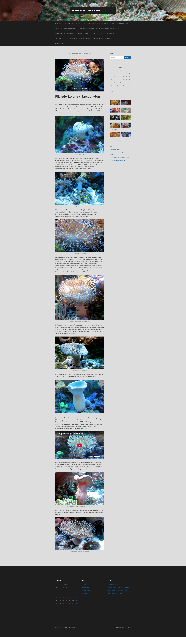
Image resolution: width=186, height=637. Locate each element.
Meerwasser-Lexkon (115, 149)
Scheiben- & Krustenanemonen (108, 28)
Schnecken (92, 28)
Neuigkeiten (58, 23)
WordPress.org (85, 593)
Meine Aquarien (85, 38)
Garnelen (82, 28)
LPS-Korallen (79, 23)
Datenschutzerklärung (62, 43)
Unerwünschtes (110, 33)
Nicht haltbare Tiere (61, 38)
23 (129, 82)
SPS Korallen (91, 23)
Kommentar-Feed (86, 590)
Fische (57, 28)
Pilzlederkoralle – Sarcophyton (77, 96)
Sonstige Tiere (97, 33)
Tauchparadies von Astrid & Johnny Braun (118, 587)
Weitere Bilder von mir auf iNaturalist (119, 157)
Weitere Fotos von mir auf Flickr (118, 160)
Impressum (110, 38)
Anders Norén (121, 627)
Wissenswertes (98, 38)
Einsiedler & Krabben (69, 28)
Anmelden (84, 584)
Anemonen (68, 23)
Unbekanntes (74, 38)
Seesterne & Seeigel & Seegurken (64, 33)
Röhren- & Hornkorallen (119, 23)
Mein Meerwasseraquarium (93, 10)
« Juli (112, 91)
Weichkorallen (103, 23)
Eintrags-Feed (85, 587)
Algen (80, 33)
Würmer (87, 33)
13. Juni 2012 (59, 100)
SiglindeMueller (69, 100)
